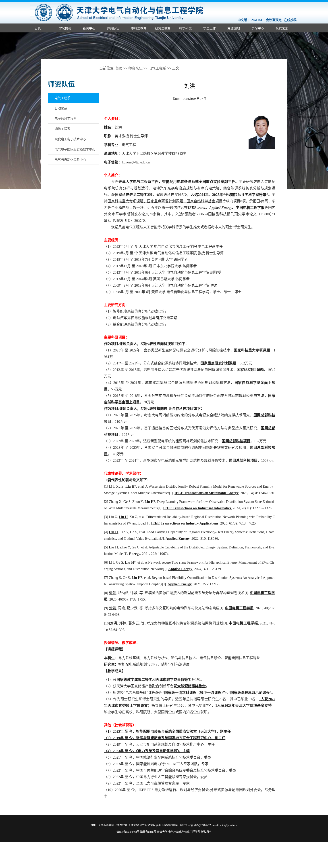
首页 (38, 28)
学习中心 (257, 28)
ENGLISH (256, 20)
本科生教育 (139, 28)
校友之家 (282, 28)
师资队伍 (113, 28)
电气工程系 (157, 68)
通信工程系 (62, 128)
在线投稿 (290, 20)
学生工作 (209, 28)
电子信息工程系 (66, 118)
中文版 (242, 20)
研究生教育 (163, 28)
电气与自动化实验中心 (70, 159)
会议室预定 (274, 20)
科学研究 (185, 28)
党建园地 (233, 28)
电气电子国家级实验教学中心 (75, 149)
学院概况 (65, 28)
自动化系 (61, 108)
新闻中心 (89, 28)
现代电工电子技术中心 (70, 139)
